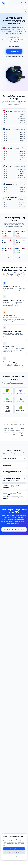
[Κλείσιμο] (25, 834)
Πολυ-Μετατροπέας (13, 46)
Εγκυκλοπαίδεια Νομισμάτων (13, 56)
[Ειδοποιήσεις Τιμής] (22, 2)
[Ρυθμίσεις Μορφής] (25, 7)
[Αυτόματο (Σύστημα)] (25, 11)
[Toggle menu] (25, 2)
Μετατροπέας (15, 51)
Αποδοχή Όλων (14, 848)
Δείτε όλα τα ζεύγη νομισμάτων (13, 258)
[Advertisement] (14, 9)
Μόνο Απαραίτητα (14, 852)
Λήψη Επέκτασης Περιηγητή (15, 529)
